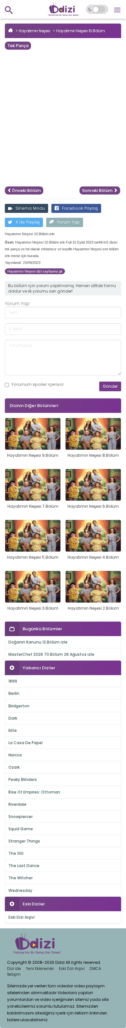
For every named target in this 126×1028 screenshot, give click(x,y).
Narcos (15, 755)
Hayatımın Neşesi (34, 31)
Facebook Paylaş (80, 208)
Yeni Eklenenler (40, 968)
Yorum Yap (68, 222)
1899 (12, 681)
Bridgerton (18, 706)
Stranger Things (24, 841)
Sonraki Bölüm (97, 190)
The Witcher (20, 878)
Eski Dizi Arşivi (21, 917)
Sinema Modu (30, 208)
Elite (12, 730)
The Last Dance (23, 865)
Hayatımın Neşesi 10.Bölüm (80, 31)
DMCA (95, 968)
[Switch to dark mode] (97, 9)
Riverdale (17, 804)
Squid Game (20, 829)
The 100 (16, 853)
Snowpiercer (20, 816)
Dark (12, 718)
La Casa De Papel (25, 742)
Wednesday (20, 890)
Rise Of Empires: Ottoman (34, 792)
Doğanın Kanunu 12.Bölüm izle (38, 642)
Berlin (13, 693)
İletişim (14, 974)
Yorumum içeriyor (37, 384)
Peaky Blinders (22, 779)
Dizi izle (14, 968)
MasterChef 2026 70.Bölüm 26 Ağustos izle (51, 654)
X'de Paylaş (28, 222)
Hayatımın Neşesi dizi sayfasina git (34, 271)
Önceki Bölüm (26, 190)
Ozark (14, 767)
